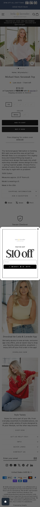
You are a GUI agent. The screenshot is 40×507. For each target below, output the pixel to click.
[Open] (5, 501)
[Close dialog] (37, 229)
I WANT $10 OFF (20, 267)
